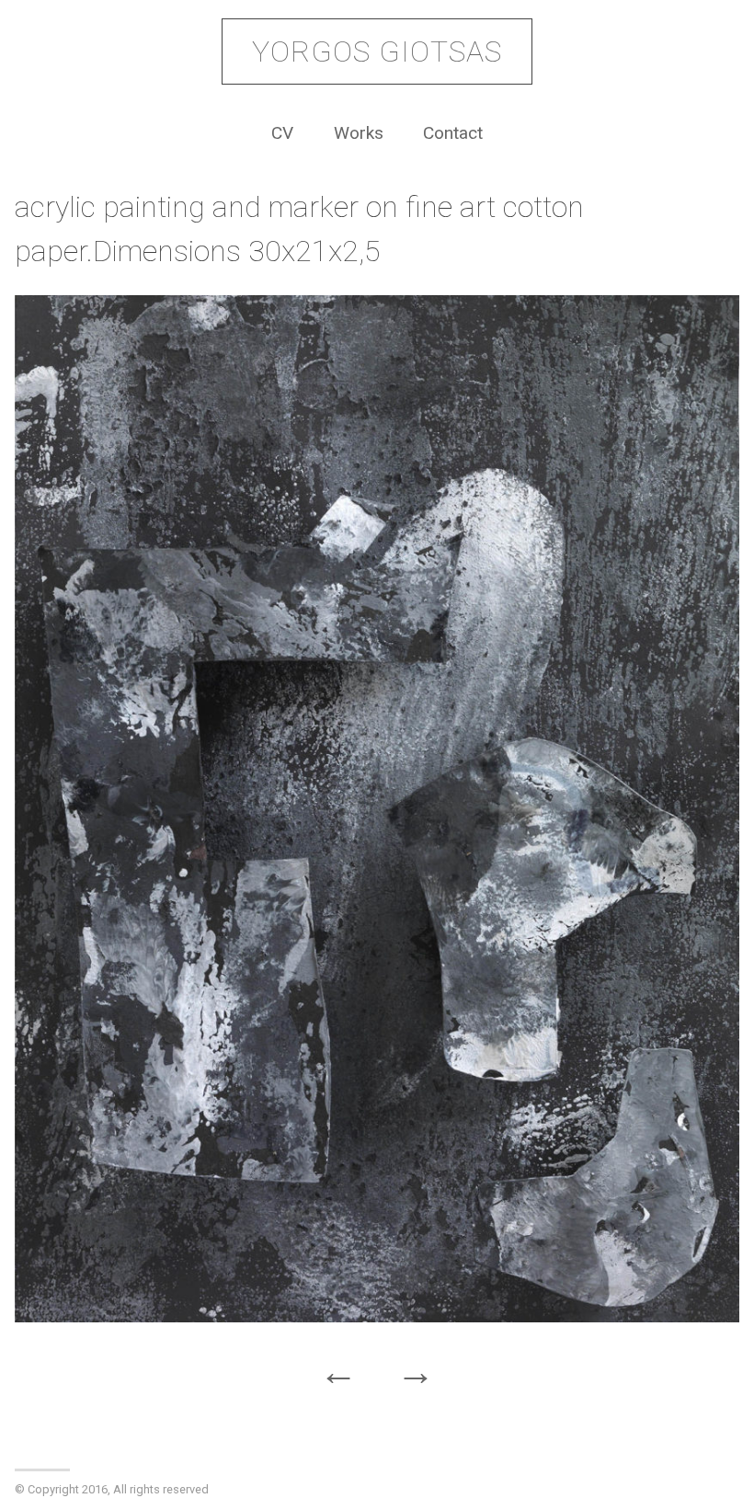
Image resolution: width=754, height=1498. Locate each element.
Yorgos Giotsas (377, 51)
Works (358, 132)
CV (282, 132)
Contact (453, 132)
